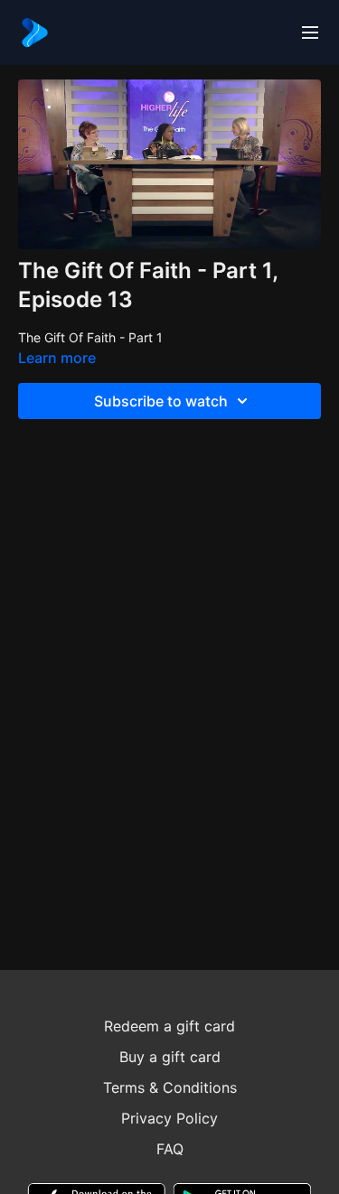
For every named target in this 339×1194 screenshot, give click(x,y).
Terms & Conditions (170, 1087)
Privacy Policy (169, 1118)
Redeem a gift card (169, 1026)
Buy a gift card (170, 1057)
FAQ (170, 1149)
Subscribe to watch (161, 401)
